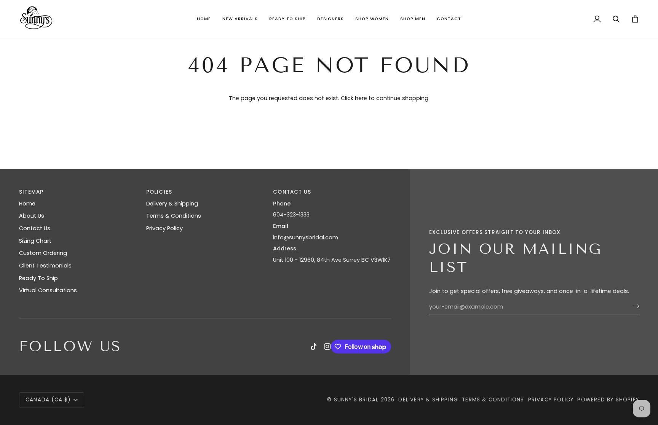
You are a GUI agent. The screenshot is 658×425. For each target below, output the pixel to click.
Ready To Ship (38, 278)
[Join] (632, 306)
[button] (240, 19)
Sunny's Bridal (356, 399)
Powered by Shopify (608, 399)
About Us (31, 216)
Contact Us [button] (292, 192)
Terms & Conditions (173, 216)
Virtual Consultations (48, 290)
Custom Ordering (43, 253)
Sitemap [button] (31, 192)
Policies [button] (159, 192)
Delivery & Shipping (172, 203)
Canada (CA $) (48, 399)
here (361, 98)
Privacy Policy (164, 228)
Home (27, 203)
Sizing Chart (35, 241)
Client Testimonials (45, 265)
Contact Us (34, 228)
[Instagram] (327, 346)
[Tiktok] (314, 346)
